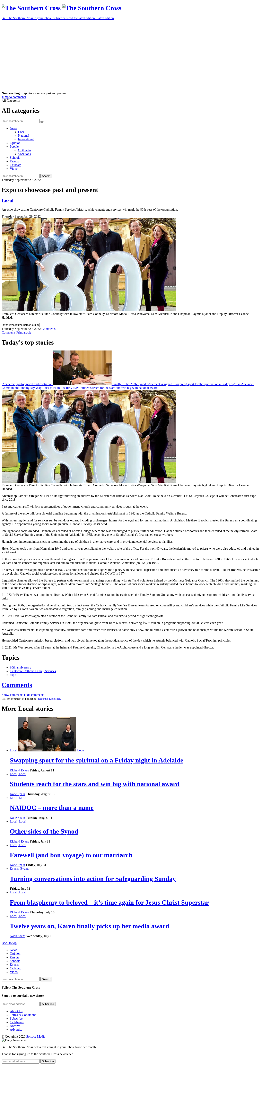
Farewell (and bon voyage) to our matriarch (71, 855)
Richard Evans (19, 770)
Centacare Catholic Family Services (33, 671)
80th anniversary (20, 667)
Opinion (15, 143)
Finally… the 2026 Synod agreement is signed (142, 384)
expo (13, 674)
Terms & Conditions (23, 1015)
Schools (15, 157)
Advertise (16, 1029)
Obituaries (24, 150)
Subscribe (16, 1018)
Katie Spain (17, 794)
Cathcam (15, 165)
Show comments (12, 694)
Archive (15, 1026)
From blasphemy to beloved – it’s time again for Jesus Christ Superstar (109, 902)
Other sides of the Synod (44, 831)
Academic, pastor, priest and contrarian (27, 384)
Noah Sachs (17, 936)
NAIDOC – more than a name (52, 807)
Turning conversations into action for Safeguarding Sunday (93, 878)
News (13, 128)
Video (14, 168)
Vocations (24, 154)
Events (14, 161)
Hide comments (34, 694)
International (26, 139)
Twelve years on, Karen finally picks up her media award (89, 926)
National (23, 135)
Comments (17, 685)
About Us (16, 1011)
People (14, 146)
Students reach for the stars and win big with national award (119, 388)
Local (21, 132)
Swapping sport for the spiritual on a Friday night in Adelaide (213, 384)
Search (46, 175)
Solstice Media (35, 1036)
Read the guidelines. (49, 698)
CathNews (17, 1022)
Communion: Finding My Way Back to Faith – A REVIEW (41, 388)
